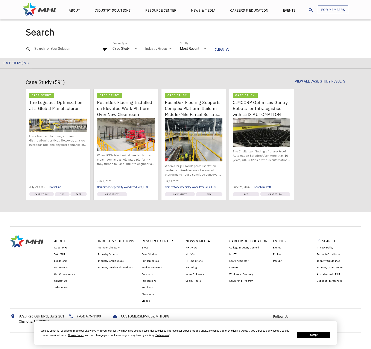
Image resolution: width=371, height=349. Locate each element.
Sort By (184, 43)
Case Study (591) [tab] (16, 63)
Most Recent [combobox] (189, 49)
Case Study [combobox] (121, 49)
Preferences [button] (162, 335)
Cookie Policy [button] (76, 335)
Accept (314, 335)
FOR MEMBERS (333, 10)
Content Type (120, 43)
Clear (219, 49)
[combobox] (159, 48)
